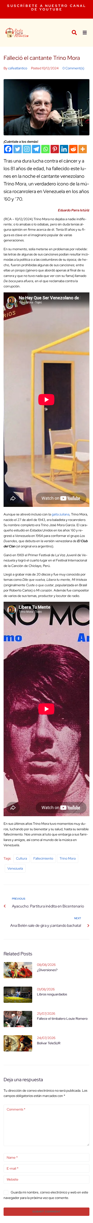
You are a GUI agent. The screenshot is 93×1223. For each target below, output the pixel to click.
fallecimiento (43, 858)
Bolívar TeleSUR (48, 1043)
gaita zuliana (60, 514)
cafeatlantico (17, 68)
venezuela (15, 868)
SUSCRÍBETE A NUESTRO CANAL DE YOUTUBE (46, 7)
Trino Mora (68, 858)
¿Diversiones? (47, 970)
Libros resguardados (52, 994)
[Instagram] (27, 149)
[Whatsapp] (45, 149)
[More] (82, 149)
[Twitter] (17, 149)
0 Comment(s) (73, 68)
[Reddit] (73, 149)
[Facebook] (8, 149)
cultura (21, 858)
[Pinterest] (55, 149)
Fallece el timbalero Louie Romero (62, 1018)
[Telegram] (36, 149)
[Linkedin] (64, 149)
